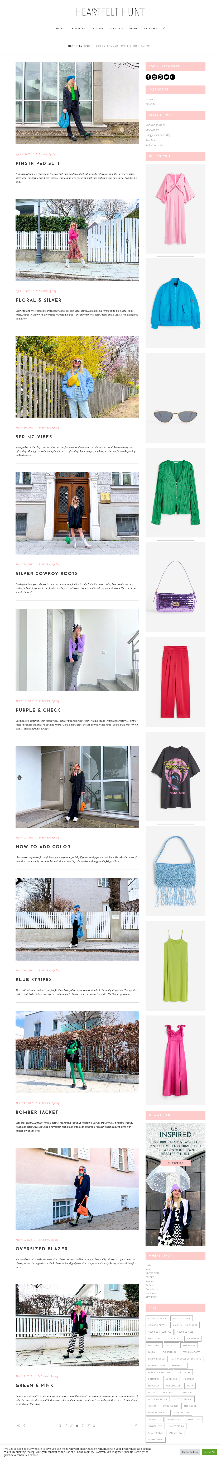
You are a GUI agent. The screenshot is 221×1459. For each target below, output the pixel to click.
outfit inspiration (157, 1399)
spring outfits (181, 1413)
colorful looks (181, 1319)
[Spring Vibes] (77, 377)
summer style (155, 1426)
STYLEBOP (151, 1297)
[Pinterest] (160, 79)
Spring (52, 154)
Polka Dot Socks (155, 145)
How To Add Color (43, 847)
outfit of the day (183, 1399)
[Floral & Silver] (77, 240)
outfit (151, 1393)
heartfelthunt (80, 46)
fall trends (189, 1346)
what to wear (155, 1433)
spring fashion (170, 1406)
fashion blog (169, 1352)
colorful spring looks (185, 1325)
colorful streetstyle (159, 1332)
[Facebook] (148, 79)
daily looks (154, 1339)
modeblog (189, 1379)
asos (148, 1269)
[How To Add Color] (77, 787)
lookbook (171, 1379)
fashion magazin (156, 1366)
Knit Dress (151, 140)
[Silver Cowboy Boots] (77, 513)
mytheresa (151, 1293)
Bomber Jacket (37, 1112)
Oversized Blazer (42, 1249)
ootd (190, 1386)
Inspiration (154, 1379)
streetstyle (194, 1420)
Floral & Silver (39, 300)
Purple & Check (38, 710)
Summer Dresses (155, 124)
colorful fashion (157, 1319)
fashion (152, 1352)
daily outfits (174, 1339)
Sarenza (150, 1281)
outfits (152, 1406)
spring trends (174, 1420)
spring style (154, 1420)
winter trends (155, 1440)
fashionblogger (156, 1359)
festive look (178, 1366)
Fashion (43, 154)
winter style (175, 1433)
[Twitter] (166, 79)
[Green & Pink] (77, 1325)
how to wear (183, 1373)
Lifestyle (150, 104)
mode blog (154, 1386)
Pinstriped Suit (38, 164)
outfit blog (168, 1393)
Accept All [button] (209, 1452)
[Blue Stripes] (77, 919)
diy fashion (193, 1339)
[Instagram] (154, 79)
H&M (148, 1265)
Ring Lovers (152, 129)
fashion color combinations (186, 1359)
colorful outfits (157, 1325)
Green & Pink (35, 1386)
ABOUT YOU (152, 1273)
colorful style (185, 1332)
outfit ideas (187, 1393)
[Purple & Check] (77, 650)
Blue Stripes (34, 980)
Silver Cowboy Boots (47, 574)
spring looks (191, 1406)
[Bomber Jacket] (77, 1052)
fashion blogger (191, 1352)
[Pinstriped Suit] (77, 103)
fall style (171, 1346)
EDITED (150, 1277)
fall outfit (154, 1346)
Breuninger (152, 1289)
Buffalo (149, 1285)
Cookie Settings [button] (190, 1452)
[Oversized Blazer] (77, 1189)
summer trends (176, 1426)
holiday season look (159, 1373)
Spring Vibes (34, 437)
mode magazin (173, 1386)
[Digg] (172, 79)
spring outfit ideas (158, 1413)
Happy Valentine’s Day (158, 135)
